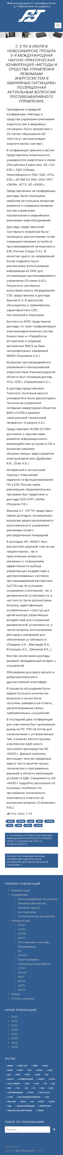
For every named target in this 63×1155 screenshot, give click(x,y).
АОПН (22, 929)
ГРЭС (28, 1075)
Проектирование (28, 959)
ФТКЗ (21, 981)
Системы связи (27, 912)
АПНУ (20, 1070)
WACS (11, 821)
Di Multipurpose (26, 1150)
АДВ (31, 821)
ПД (53, 1083)
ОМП (37, 1083)
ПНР (9, 1088)
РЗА (42, 1088)
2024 (14, 1021)
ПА (45, 1083)
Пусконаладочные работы (34, 964)
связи (40, 1110)
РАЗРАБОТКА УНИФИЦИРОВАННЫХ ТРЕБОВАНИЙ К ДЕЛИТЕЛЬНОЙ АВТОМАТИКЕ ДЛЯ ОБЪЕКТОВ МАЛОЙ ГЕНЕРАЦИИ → (27, 860)
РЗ (34, 1088)
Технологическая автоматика (36, 916)
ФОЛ (21, 977)
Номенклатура (20, 920)
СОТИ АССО (44, 1092)
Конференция (26, 1079)
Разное (15, 994)
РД (26, 1088)
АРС (30, 1070)
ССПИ (21, 968)
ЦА (32, 1101)
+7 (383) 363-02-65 (25, 6)
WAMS (21, 821)
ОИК (10, 825)
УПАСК (22, 972)
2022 (14, 1029)
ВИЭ (40, 821)
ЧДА (9, 1106)
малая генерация (25, 1106)
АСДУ (49, 1070)
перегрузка (45, 1106)
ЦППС (22, 985)
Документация (20, 890)
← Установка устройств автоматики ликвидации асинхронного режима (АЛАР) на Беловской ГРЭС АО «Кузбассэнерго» (30, 839)
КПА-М (11, 1079)
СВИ (19, 825)
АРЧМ (39, 1070)
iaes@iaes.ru (44, 6)
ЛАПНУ (49, 821)
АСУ (9, 1075)
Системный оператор (29, 1097)
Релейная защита (29, 907)
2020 (14, 1038)
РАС (18, 1088)
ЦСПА (38, 825)
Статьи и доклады (22, 998)
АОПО (22, 933)
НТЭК (52, 1079)
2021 (14, 1034)
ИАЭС (38, 1075)
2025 (14, 1016)
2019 (14, 1042)
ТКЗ (47, 1097)
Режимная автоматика (32, 903)
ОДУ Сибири (14, 1083)
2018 (14, 1047)
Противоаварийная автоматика (37, 899)
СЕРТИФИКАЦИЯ (15, 1092)
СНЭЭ (28, 825)
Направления (19, 895)
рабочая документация (20, 1110)
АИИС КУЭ (23, 1066)
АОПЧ (21, 938)
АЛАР (21, 925)
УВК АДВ (12, 1101)
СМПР (30, 1092)
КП (20, 951)
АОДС (45, 1066)
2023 (14, 1025)
